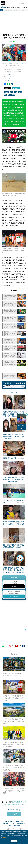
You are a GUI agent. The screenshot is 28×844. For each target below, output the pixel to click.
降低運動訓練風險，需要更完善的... (14, 501)
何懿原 (9, 78)
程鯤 (5, 95)
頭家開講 (6, 92)
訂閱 (20, 646)
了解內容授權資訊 (17, 804)
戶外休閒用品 (11, 95)
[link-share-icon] (12, 84)
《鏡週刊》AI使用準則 (14, 826)
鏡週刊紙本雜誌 (17, 802)
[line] (8, 829)
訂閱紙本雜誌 (3, 2)
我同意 (14, 841)
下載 (26, 646)
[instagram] (17, 829)
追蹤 (13, 646)
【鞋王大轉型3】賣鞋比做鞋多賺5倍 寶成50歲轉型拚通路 (10, 348)
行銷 (15, 92)
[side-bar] (26, 2)
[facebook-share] (5, 84)
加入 (6, 646)
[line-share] (8, 84)
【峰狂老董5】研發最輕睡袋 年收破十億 (10, 304)
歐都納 (20, 92)
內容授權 (5, 823)
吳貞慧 (9, 76)
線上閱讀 (14, 814)
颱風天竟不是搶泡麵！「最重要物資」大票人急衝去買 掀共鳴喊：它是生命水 (10, 362)
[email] (20, 829)
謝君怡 (9, 74)
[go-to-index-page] (11, 41)
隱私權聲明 (5, 837)
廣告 (11, 92)
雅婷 (9, 80)
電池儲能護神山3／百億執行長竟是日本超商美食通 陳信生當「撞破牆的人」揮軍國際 (10, 355)
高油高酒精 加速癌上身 (10, 458)
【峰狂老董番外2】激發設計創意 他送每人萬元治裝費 (10, 333)
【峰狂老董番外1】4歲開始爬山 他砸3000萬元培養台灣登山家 (10, 326)
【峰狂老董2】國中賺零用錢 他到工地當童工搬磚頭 (10, 319)
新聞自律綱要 (21, 823)
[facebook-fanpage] (13, 829)
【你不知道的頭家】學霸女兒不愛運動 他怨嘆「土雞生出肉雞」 (9, 341)
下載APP (12, 823)
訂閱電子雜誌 (19, 821)
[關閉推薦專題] (26, 414)
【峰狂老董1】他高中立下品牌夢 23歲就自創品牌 (10, 311)
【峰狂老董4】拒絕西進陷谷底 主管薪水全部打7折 (10, 297)
